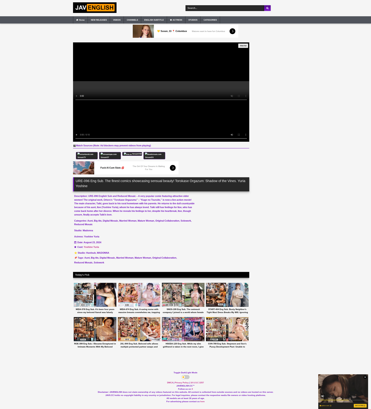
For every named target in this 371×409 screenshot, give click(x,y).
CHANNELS (132, 20)
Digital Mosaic (107, 258)
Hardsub (91, 253)
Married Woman (124, 258)
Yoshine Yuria (91, 247)
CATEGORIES (210, 20)
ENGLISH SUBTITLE (154, 20)
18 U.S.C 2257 (197, 382)
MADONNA (103, 253)
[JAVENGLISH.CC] (95, 8)
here (202, 401)
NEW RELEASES (99, 20)
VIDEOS (117, 20)
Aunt (87, 258)
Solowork (99, 262)
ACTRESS (177, 20)
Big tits (95, 258)
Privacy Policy (182, 382)
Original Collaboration (164, 258)
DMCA (170, 382)
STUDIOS (192, 20)
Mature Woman (143, 258)
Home (82, 20)
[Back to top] (362, 400)
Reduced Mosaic (83, 262)
